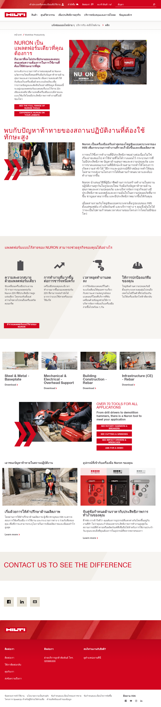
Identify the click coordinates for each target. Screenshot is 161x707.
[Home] (16, 14)
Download (10, 384)
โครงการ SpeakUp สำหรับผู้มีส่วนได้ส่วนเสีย (24, 699)
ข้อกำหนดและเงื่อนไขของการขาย (66, 696)
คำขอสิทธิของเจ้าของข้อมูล (59, 699)
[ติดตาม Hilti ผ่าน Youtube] (130, 701)
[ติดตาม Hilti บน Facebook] (125, 701)
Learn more (11, 534)
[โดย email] (35, 602)
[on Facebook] (9, 602)
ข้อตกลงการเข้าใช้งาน (15, 696)
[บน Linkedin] (22, 602)
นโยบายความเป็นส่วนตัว (38, 696)
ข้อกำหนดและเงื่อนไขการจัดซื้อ (98, 696)
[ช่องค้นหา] (154, 4)
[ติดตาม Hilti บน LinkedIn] (141, 701)
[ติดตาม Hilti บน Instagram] (136, 701)
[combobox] (135, 4)
